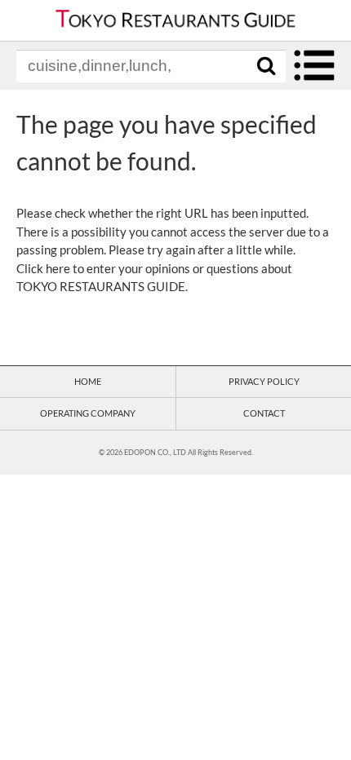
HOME (87, 381)
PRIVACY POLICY (264, 381)
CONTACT (264, 413)
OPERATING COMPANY (88, 413)
